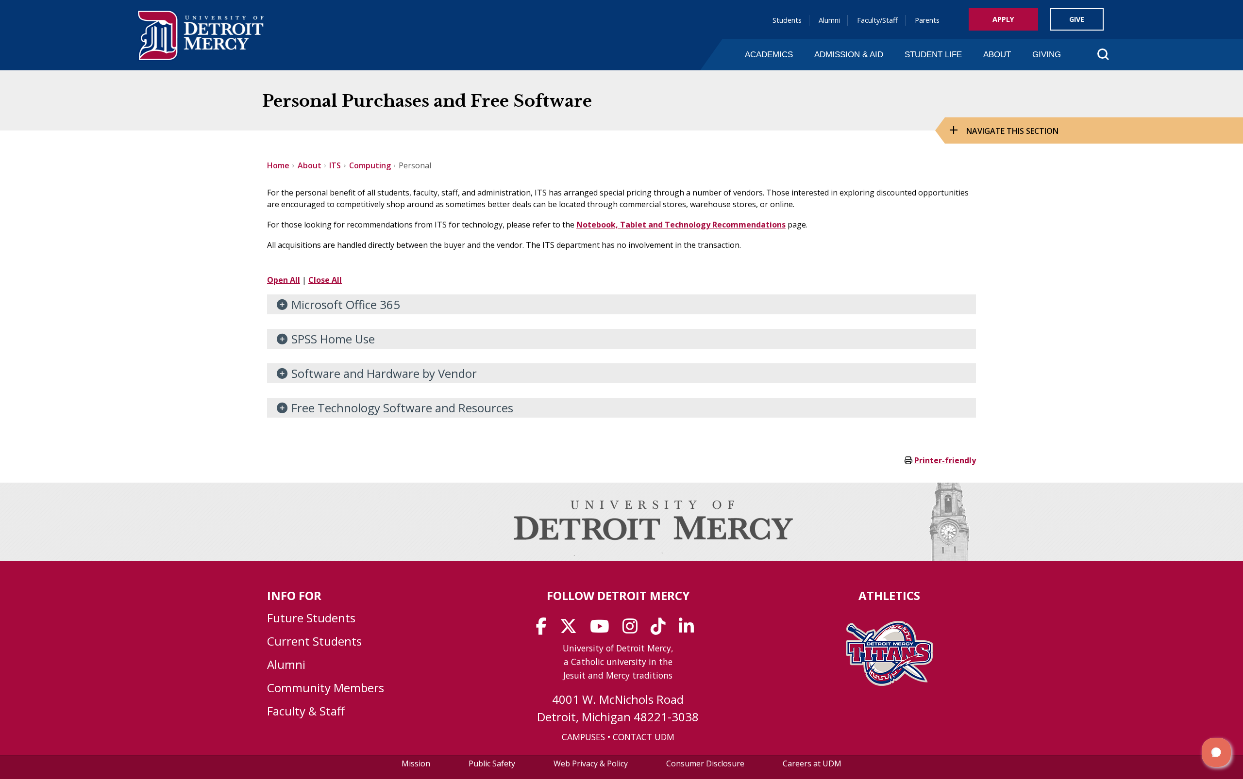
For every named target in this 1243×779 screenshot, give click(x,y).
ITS (335, 165)
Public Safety (492, 763)
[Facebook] (544, 629)
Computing (370, 165)
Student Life (933, 54)
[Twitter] (571, 629)
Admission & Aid (848, 54)
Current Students (314, 641)
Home (278, 165)
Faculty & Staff (306, 711)
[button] (1216, 752)
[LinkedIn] (689, 629)
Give (1076, 19)
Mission (416, 763)
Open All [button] (283, 280)
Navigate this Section (1012, 131)
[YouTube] (603, 629)
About (997, 54)
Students (787, 20)
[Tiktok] (661, 629)
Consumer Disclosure (705, 763)
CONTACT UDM (643, 737)
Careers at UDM (812, 763)
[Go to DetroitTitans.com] (889, 683)
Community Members (325, 688)
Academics (769, 54)
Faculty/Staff (877, 20)
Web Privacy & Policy (591, 763)
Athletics (889, 595)
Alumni (829, 20)
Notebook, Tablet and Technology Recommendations (681, 224)
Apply (1003, 19)
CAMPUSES (583, 737)
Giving (1046, 54)
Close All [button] (325, 280)
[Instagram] (633, 629)
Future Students (311, 618)
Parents (927, 20)
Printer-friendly (945, 460)
